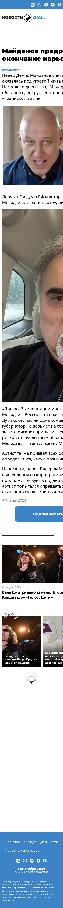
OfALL (24, 17)
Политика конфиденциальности (31, 842)
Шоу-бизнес (11, 30)
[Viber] (39, 5)
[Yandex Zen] (53, 5)
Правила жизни (30, 30)
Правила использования (25, 850)
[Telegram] (46, 5)
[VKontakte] (33, 5)
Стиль (48, 29)
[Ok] (59, 5)
